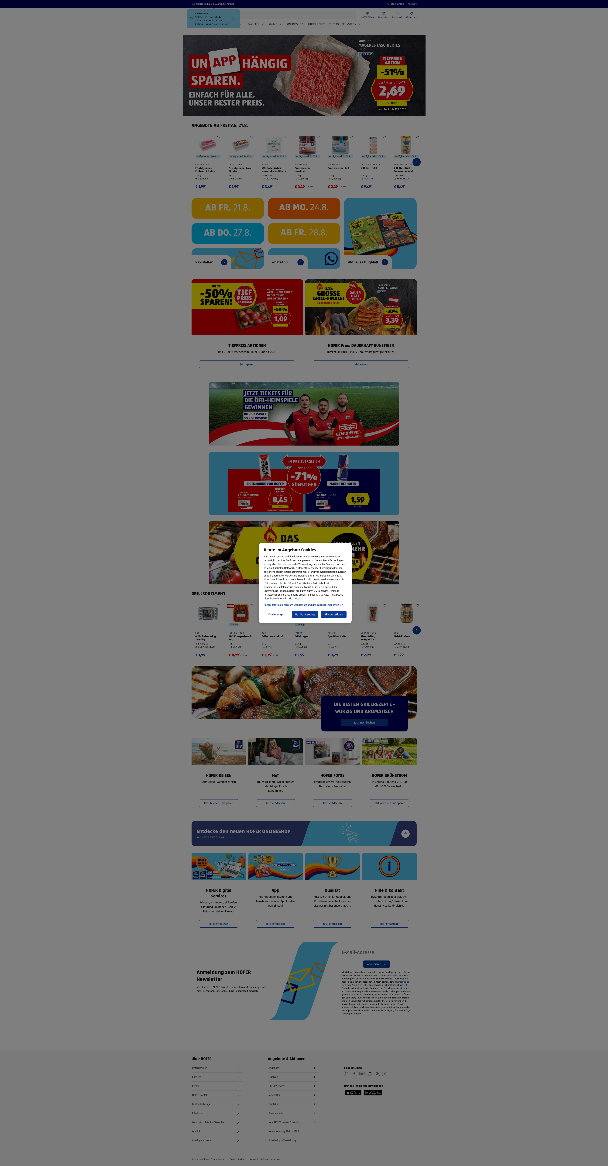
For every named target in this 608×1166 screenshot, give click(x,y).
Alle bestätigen (333, 614)
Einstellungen (276, 614)
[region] (305, 583)
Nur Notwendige (305, 614)
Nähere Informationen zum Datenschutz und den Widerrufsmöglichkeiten (303, 605)
